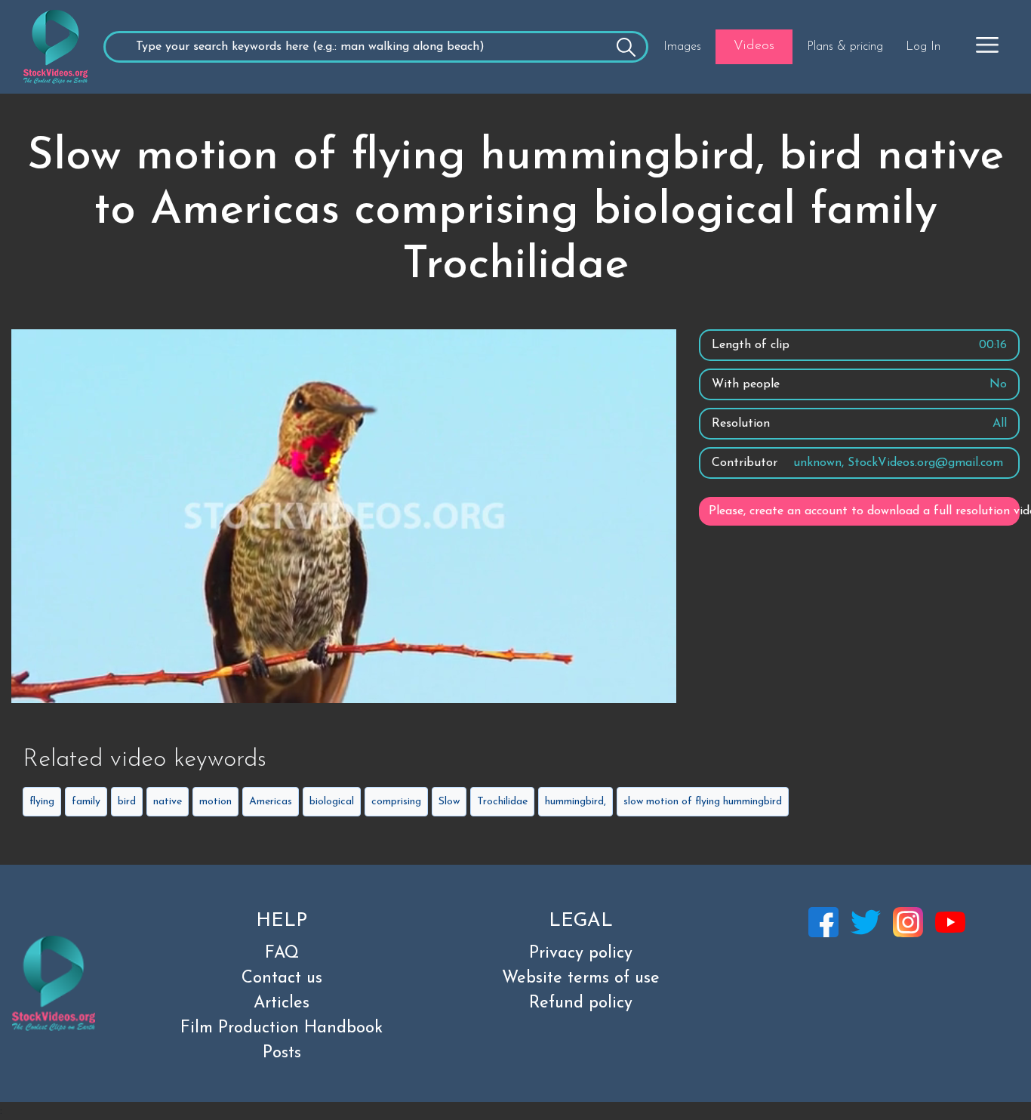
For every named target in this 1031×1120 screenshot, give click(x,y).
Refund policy (580, 1003)
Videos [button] (754, 46)
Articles (281, 1003)
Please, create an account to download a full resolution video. (864, 511)
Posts (282, 1053)
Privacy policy (580, 953)
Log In (923, 47)
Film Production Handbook (281, 1028)
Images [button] (682, 47)
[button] (987, 44)
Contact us (282, 978)
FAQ (282, 953)
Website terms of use (581, 978)
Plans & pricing (845, 47)
